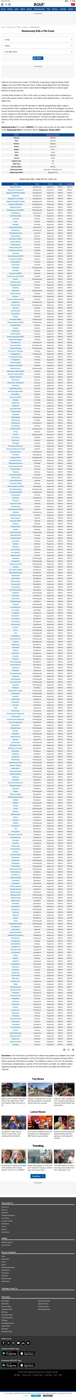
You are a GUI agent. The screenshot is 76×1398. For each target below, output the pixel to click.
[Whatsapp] (68, 1050)
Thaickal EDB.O (15, 469)
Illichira (15, 279)
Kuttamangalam (15, 362)
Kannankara (15, 313)
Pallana (15, 791)
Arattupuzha (15, 561)
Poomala (16, 843)
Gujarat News (5, 1326)
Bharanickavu (15, 581)
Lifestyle (63, 9)
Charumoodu (15, 584)
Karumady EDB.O (15, 319)
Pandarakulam (15, 411)
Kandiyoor (15, 659)
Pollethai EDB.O (15, 429)
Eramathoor (15, 616)
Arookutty (15, 218)
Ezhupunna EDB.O (15, 273)
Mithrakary (15, 978)
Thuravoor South (15, 503)
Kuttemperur (15, 725)
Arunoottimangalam (15, 570)
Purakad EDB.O (15, 457)
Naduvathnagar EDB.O (15, 391)
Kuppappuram (15, 354)
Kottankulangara (15, 348)
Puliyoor (15, 1007)
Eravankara (15, 618)
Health (70, 9)
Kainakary (15, 288)
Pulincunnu (15, 440)
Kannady (16, 308)
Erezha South (15, 624)
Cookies (6, 1393)
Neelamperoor (15, 555)
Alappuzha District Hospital (15, 193)
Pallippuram (15, 403)
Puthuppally (15, 863)
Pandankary (15, 998)
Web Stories (5, 1232)
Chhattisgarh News (7, 1323)
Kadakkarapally (15, 282)
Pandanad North (15, 990)
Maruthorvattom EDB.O (15, 374)
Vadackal (15, 512)
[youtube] (18, 1343)
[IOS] (65, 1)
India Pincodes (11, 27)
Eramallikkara (15, 964)
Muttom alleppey (15, 765)
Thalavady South (15, 1018)
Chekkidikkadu (15, 944)
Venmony (15, 912)
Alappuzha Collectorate (16, 190)
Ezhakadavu (15, 636)
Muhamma (15, 385)
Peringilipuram (15, 837)
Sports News (5, 1270)
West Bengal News (44, 1309)
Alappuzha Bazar (15, 187)
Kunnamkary (15, 552)
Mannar (15, 739)
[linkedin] (23, 1343)
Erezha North (15, 621)
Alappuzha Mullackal (16, 204)
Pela (15, 829)
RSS (60, 1375)
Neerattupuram (15, 987)
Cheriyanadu (15, 952)
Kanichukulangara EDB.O (15, 299)
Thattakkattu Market (15, 923)
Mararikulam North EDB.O (15, 371)
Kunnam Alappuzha (15, 722)
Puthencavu (15, 1010)
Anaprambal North (15, 932)
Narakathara (15, 394)
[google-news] (28, 1343)
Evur (15, 633)
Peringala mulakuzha (15, 834)
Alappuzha (25, 27)
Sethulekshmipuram (15, 463)
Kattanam (15, 688)
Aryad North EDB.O (15, 227)
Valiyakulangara (15, 892)
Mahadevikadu (16, 728)
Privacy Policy (38, 1375)
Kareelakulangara (16, 673)
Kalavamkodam (15, 293)
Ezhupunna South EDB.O (15, 276)
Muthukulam (15, 759)
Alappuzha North (15, 207)
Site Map (17, 1375)
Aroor (16, 221)
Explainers (4, 1276)
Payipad (15, 823)
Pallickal (15, 800)
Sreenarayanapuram (15, 466)
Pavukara (15, 820)
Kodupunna (15, 972)
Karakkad (15, 670)
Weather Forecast (7, 1242)
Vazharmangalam (15, 1033)
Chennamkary (15, 244)
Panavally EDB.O (15, 408)
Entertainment (39, 9)
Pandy (15, 808)
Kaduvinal (15, 647)
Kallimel (15, 650)
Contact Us (5, 1207)
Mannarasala (15, 742)
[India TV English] (39, 4)
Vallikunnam (15, 900)
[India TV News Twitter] (72, 1)
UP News (4, 1320)
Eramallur (15, 270)
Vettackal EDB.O (15, 535)
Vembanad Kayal (15, 532)
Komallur (15, 705)
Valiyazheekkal (15, 898)
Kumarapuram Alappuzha (15, 719)
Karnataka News (6, 1331)
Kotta (15, 708)
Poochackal (15, 437)
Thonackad (15, 1024)
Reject (47, 1396)
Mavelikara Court (15, 745)
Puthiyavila (15, 860)
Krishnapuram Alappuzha (15, 713)
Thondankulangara (15, 489)
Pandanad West (15, 995)
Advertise (4, 1212)
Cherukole (15, 595)
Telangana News (43, 1306)
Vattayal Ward (15, 526)
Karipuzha (15, 676)
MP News (4, 1312)
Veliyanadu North (15, 1036)
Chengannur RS (15, 949)
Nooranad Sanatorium (15, 782)
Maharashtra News (44, 1301)
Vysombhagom (15, 538)
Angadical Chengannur (15, 935)
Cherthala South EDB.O (15, 256)
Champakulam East (15, 233)
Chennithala (15, 587)
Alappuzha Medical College (15, 201)
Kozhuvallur (15, 711)
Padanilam (15, 788)
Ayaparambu (15, 575)
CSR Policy (48, 1375)
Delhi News (5, 1304)
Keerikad (16, 696)
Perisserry (15, 1001)
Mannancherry (16, 368)
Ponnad (15, 434)
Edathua (15, 958)
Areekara (15, 567)
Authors (3, 1229)
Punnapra (15, 454)
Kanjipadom (15, 302)
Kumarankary (15, 549)
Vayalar (15, 529)
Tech (48, 9)
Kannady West (15, 311)
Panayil (15, 806)
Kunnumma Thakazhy (15, 351)
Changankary (15, 941)
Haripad (15, 641)
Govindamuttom (15, 639)
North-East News (7, 1315)
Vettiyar (15, 918)
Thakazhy (15, 472)
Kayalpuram (15, 331)
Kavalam (16, 328)
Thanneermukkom (15, 475)
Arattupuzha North (15, 564)
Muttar (15, 984)
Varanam (16, 524)
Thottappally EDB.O (15, 492)
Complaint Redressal (8, 1215)
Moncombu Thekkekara (16, 383)
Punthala (16, 852)
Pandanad (15, 993)
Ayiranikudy (15, 578)
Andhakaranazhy (15, 216)
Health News (5, 1281)
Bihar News (5, 1301)
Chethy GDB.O (15, 262)
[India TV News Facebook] (70, 1)
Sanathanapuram (15, 460)
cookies (25, 1396)
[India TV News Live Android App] (9, 1353)
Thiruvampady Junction (15, 486)
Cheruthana (15, 598)
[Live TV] (73, 4)
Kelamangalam (16, 334)
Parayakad (15, 414)
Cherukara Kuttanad (15, 259)
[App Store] (27, 1353)
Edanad (15, 955)
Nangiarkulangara (16, 771)
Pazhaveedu (15, 423)
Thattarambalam (15, 877)
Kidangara (15, 547)
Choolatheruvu (15, 607)
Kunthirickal (15, 975)
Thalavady (15, 1016)
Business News (6, 1278)
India (16, 9)
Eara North (15, 541)
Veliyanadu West (15, 1041)
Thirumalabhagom (15, 480)
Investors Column (7, 1221)
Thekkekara (15, 883)
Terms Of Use (26, 1375)
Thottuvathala (15, 495)
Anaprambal (15, 929)
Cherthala (15, 253)
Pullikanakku (15, 846)
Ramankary (15, 1013)
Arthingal (15, 224)
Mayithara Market (15, 377)
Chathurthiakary (15, 242)
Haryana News (6, 1306)
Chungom (15, 267)
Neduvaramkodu (15, 774)
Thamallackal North (15, 869)
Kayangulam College (16, 690)
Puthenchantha (15, 854)
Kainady (15, 544)
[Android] (67, 1)
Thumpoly (15, 498)
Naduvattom (15, 768)
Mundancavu (15, 981)
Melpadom (15, 754)
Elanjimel (15, 961)
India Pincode (5, 1245)
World (22, 9)
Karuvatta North (15, 682)
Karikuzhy (15, 970)
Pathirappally (15, 417)
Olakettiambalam (15, 785)
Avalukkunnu (15, 230)
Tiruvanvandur (15, 1027)
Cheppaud (15, 593)
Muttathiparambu (15, 388)
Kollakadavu (15, 702)
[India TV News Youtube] (74, 1)
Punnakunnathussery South (15, 449)
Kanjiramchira (15, 305)
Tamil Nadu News (7, 1317)
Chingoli (16, 604)
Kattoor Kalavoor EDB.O (16, 322)
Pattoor (15, 817)
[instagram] (13, 1343)
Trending (38, 1145)
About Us (4, 1210)
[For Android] (9, 1365)
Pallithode (15, 406)
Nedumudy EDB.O (16, 397)
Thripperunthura (15, 889)
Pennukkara (15, 831)
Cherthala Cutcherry (16, 250)
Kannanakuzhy (15, 665)
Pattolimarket (15, 814)
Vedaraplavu (15, 906)
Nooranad (15, 780)
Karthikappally (15, 679)
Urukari (15, 1030)
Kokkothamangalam (15, 339)
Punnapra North (15, 452)
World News (5, 1259)
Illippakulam (15, 644)
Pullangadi (15, 443)
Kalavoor (15, 296)
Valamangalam (16, 518)
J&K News (4, 1329)
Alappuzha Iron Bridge (15, 198)
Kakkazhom (16, 290)
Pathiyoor (15, 811)
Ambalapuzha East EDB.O (15, 210)
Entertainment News (8, 1267)
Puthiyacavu (15, 857)
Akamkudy (15, 558)
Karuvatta (15, 685)
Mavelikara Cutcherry (15, 748)
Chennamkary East (15, 247)
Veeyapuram (15, 909)
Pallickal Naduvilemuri (15, 797)
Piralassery (15, 1004)
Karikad (15, 316)
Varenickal (15, 903)
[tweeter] (8, 1343)
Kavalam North (16, 325)
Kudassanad (15, 716)
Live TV (3, 1226)
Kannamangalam (15, 662)
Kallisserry (15, 967)
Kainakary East (15, 285)
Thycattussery (15, 506)
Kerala (18, 27)
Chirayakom (15, 265)
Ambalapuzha (15, 213)
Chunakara (15, 610)
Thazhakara (16, 880)
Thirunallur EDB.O (16, 483)
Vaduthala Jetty (15, 515)
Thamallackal (15, 866)
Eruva (16, 630)
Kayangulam (15, 693)
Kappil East (15, 667)
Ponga (15, 431)
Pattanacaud (15, 420)
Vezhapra (15, 1044)
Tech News (5, 1273)
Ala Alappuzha (15, 926)
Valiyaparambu (15, 895)
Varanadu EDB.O (15, 521)
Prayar (15, 921)
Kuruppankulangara (15, 357)
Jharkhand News (6, 1309)
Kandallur (15, 656)
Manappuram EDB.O (15, 365)
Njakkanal (15, 777)
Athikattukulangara (15, 572)
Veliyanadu (15, 1039)
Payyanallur (16, 826)
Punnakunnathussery (15, 446)
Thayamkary (15, 1021)
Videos (10, 9)
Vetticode (15, 915)
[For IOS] (27, 1365)
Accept (36, 1396)
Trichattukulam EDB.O (15, 509)
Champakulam (15, 236)
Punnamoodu (15, 849)
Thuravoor (15, 500)
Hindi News (5, 1224)
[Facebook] (3, 1343)
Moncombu (15, 380)
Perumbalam (15, 426)
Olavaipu (16, 400)
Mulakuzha (15, 757)
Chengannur (15, 947)
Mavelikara (15, 751)
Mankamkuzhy (16, 736)
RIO (56, 1375)
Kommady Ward (15, 345)
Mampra (15, 731)
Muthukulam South (15, 762)
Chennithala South (15, 590)
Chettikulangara (15, 601)
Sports (29, 9)
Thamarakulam (15, 872)
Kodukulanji (15, 699)
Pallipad (15, 803)
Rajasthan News (43, 1304)
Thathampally (15, 477)
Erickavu (16, 627)
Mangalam (15, 734)
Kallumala (15, 653)
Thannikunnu (15, 875)
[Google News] (64, 1050)
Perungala (15, 840)
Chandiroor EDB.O (15, 239)
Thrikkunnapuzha (16, 886)
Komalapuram (15, 342)
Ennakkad (15, 613)
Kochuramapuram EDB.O (15, 336)
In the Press (5, 1218)
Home (3, 9)
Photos (55, 9)
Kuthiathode (15, 359)
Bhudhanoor (15, 938)
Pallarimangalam (15, 794)
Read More (36, 1176)
